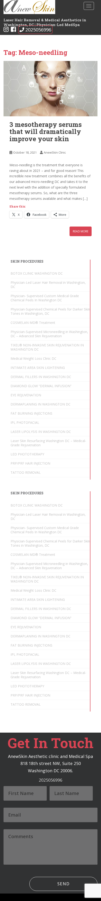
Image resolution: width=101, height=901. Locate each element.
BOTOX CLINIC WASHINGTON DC (37, 273)
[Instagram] (6, 30)
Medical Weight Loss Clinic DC (33, 358)
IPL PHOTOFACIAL (25, 422)
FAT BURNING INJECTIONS (31, 413)
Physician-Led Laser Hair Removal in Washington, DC (48, 284)
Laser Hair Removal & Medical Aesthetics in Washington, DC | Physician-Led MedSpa (45, 22)
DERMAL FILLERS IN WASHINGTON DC (41, 377)
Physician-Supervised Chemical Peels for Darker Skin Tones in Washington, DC (50, 311)
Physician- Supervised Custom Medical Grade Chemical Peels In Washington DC (45, 298)
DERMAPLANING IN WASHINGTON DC (40, 404)
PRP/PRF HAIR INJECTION (30, 463)
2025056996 (38, 29)
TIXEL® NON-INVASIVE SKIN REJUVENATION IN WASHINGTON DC (47, 347)
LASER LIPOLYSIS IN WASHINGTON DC (41, 431)
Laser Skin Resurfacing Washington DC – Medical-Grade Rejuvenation (48, 443)
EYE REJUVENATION (26, 395)
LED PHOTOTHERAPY (27, 454)
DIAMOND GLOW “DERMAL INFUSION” (41, 386)
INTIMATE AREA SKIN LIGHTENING (38, 367)
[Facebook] (13, 30)
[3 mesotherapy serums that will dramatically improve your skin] (50, 88)
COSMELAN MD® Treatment (33, 322)
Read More (80, 231)
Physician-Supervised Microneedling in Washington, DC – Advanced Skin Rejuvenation (49, 333)
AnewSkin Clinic (55, 152)
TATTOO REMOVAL (26, 472)
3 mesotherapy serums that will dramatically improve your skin (45, 131)
